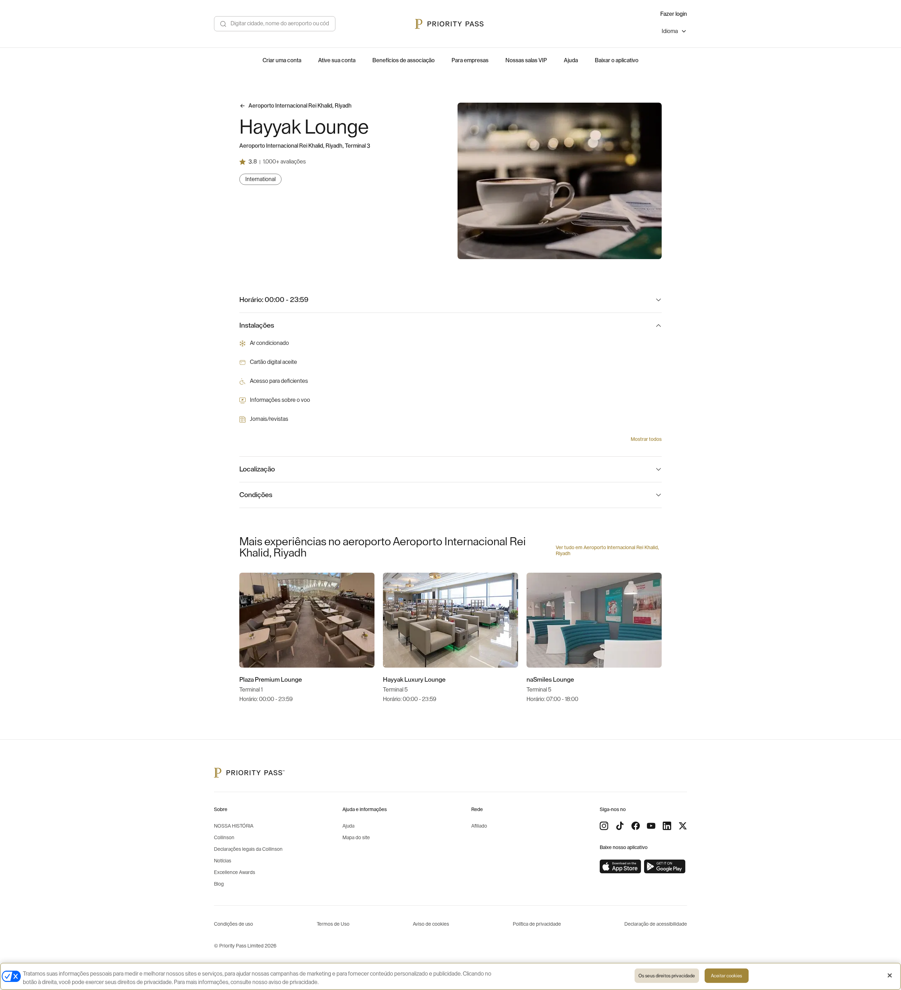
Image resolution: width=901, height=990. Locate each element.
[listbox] (674, 32)
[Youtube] (651, 826)
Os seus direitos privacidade (666, 975)
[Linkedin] (667, 826)
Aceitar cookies (726, 975)
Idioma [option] (670, 31)
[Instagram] (604, 826)
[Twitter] (683, 826)
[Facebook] (635, 826)
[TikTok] (620, 826)
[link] (620, 867)
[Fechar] (889, 975)
